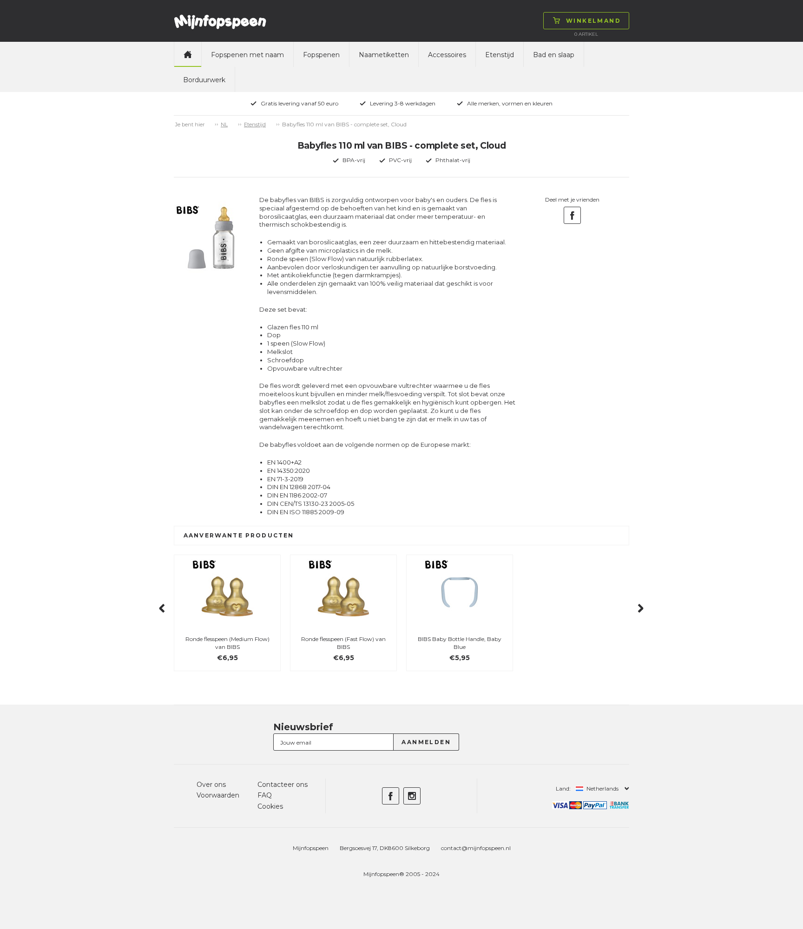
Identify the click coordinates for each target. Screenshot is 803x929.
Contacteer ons (282, 784)
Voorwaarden (218, 795)
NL (224, 124)
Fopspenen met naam (247, 55)
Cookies (270, 806)
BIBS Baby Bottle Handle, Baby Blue (459, 642)
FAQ (264, 795)
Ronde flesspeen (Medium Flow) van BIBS (227, 642)
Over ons (211, 784)
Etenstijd (499, 55)
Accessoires (447, 55)
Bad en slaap (553, 55)
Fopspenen (321, 55)
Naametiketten (384, 55)
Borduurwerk (204, 80)
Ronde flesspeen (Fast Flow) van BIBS (343, 642)
